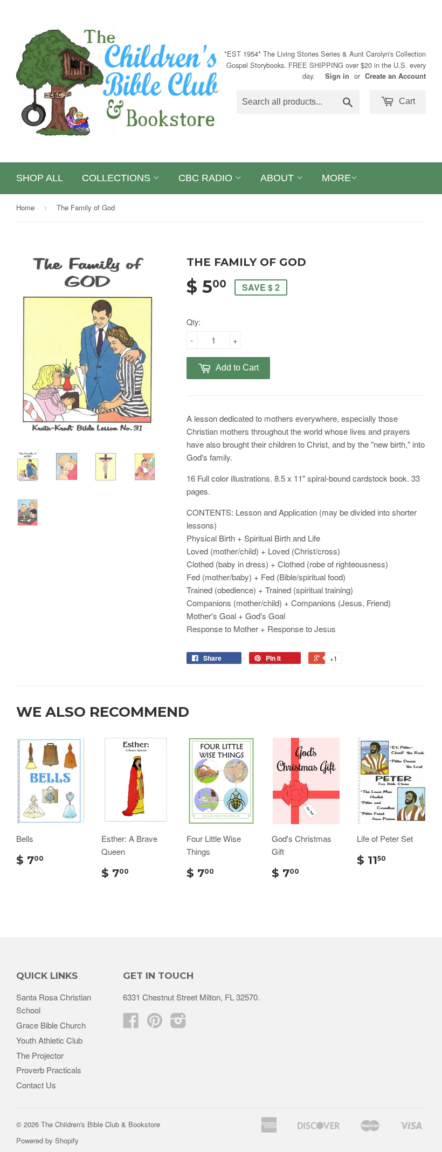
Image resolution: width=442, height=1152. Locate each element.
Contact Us (36, 1085)
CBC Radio (206, 178)
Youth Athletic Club (49, 1040)
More (336, 178)
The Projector (40, 1055)
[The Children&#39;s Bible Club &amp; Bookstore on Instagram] (178, 1023)
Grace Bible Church (51, 1025)
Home (25, 207)
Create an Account (395, 76)
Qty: (194, 322)
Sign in (337, 76)
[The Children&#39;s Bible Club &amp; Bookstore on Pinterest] (155, 1023)
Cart (406, 101)
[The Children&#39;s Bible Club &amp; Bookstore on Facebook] (131, 1023)
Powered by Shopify (47, 1140)
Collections (117, 178)
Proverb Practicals (48, 1069)
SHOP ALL (39, 178)
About (278, 178)
